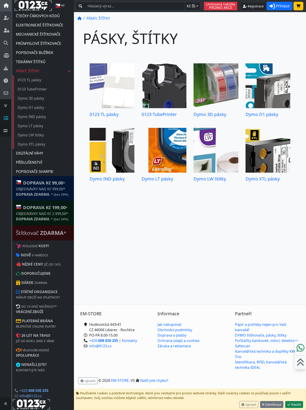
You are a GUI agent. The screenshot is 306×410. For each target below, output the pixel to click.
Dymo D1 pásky (31, 107)
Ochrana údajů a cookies (178, 340)
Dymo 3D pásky (31, 98)
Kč (191, 6)
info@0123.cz (30, 395)
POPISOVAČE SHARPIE (34, 171)
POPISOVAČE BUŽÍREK (34, 52)
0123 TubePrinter (32, 89)
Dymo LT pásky (30, 125)
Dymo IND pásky (32, 116)
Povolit (295, 404)
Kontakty (129, 340)
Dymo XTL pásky (31, 144)
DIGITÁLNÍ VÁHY (29, 153)
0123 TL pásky (29, 79)
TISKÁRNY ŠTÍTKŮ (30, 61)
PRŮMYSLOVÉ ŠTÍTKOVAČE (38, 43)
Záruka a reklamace (174, 345)
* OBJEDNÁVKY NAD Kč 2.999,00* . (42, 212)
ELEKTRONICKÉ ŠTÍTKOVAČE (39, 25)
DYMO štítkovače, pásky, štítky (261, 335)
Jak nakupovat (169, 324)
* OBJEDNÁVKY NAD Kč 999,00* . (42, 188)
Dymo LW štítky (31, 135)
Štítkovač (41, 232)
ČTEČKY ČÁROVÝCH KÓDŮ (38, 15)
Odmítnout (272, 404)
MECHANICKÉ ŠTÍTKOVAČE (38, 34)
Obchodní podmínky (174, 329)
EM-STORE (120, 380)
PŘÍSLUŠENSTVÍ (29, 162)
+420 (33, 390)
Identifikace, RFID (249, 362)
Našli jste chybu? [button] (154, 380)
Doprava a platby (171, 335)
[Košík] (298, 6)
